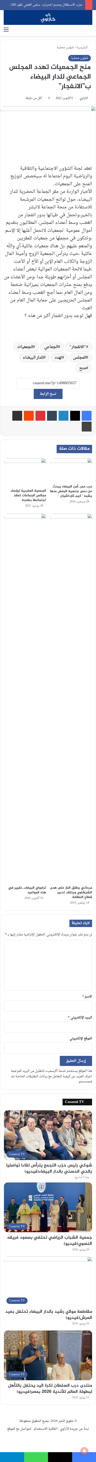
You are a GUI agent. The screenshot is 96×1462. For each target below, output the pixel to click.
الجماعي (51, 347)
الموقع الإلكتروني (80, 1038)
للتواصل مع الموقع (19, 1429)
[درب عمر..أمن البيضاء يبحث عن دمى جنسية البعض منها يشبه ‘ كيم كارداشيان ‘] (71, 470)
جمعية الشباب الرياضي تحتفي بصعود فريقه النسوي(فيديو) (49, 1240)
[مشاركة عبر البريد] (17, 416)
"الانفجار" (77, 347)
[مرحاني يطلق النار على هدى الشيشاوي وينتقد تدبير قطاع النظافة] (71, 698)
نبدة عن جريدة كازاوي (74, 1429)
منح (82, 368)
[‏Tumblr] (52, 416)
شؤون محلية (65, 47)
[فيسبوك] (87, 416)
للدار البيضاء (33, 357)
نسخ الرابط (48, 394)
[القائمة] (6, 29)
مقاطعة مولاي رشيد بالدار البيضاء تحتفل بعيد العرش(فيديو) (48, 1315)
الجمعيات (25, 347)
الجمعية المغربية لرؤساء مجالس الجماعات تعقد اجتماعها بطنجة (28, 495)
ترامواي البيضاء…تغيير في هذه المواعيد (27, 890)
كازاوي (84, 98)
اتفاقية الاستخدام (46, 1429)
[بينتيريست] (40, 416)
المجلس (79, 357)
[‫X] (75, 416)
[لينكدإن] (63, 416)
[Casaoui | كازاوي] (48, 17)
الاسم (87, 997)
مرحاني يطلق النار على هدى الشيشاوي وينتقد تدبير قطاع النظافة (71, 892)
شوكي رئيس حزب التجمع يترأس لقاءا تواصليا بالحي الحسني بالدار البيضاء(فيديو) (49, 1168)
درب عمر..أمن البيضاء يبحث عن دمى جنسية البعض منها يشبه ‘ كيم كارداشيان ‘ (71, 491)
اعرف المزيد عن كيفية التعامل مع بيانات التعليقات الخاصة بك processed (51, 1079)
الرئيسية (82, 47)
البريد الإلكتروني (80, 1017)
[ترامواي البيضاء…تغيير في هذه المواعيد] (25, 698)
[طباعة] (87, 427)
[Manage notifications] (84, 1451)
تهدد (58, 357)
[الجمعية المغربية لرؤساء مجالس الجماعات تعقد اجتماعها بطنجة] (25, 472)
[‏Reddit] (29, 416)
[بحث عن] (89, 29)
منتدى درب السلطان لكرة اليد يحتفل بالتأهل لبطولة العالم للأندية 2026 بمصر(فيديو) (50, 1389)
